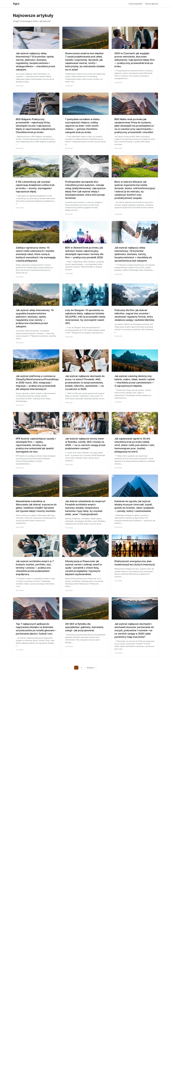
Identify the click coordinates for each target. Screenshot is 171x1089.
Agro (16, 3)
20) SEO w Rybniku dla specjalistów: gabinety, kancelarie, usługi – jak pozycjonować (84, 627)
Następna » (91, 668)
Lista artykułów (135, 4)
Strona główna (151, 4)
